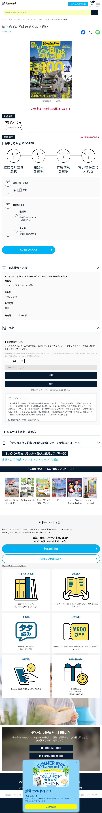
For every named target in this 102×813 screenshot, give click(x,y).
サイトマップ (92, 795)
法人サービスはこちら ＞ (14, 565)
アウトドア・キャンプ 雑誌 (32, 19)
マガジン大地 (7, 31)
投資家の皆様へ (79, 795)
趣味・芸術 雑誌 (15, 19)
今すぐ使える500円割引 (88, 137)
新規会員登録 (51, 548)
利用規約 (8, 795)
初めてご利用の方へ (51, 558)
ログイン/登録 (78, 4)
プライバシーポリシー (21, 795)
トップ (4, 19)
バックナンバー (12, 127)
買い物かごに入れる (29, 250)
